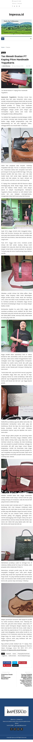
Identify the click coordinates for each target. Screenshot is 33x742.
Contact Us (19, 719)
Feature (3, 52)
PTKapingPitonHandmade (23, 653)
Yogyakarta (4, 655)
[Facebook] (12, 6)
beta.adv (19, 3)
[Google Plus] (17, 6)
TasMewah (8, 653)
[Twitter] (14, 6)
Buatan (14, 653)
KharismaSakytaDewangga (24, 655)
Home (2, 47)
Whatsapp (15, 665)
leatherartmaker (12, 655)
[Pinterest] (19, 6)
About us (14, 3)
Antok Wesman (6, 66)
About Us (13, 719)
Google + (24, 662)
